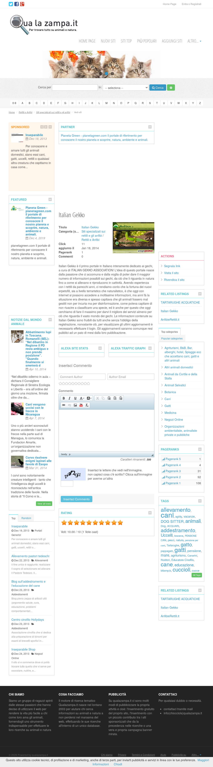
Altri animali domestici (179, 367)
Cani (168, 399)
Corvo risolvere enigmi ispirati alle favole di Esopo (39, 460)
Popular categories (172, 338)
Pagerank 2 (173, 477)
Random (26, 518)
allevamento (176, 509)
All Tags (197, 575)
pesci (171, 540)
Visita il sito (171, 273)
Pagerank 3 (173, 471)
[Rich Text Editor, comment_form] (106, 430)
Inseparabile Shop (23, 649)
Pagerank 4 (173, 465)
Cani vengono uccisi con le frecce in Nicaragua (36, 409)
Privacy (122, 754)
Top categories (169, 331)
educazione (184, 564)
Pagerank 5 (173, 459)
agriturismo (178, 555)
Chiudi (118, 764)
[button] (64, 398)
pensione (194, 550)
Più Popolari (147, 41)
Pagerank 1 (173, 483)
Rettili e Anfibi (25, 112)
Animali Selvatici (175, 385)
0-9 (14, 103)
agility (178, 516)
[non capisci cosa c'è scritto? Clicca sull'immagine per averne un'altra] (73, 474)
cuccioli (181, 569)
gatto (186, 544)
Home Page (169, 4)
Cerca (159, 87)
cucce (195, 570)
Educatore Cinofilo (182, 560)
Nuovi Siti (108, 41)
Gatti (168, 406)
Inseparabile (34, 135)
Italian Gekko (90, 227)
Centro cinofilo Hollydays (27, 619)
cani (167, 514)
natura (179, 540)
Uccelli (167, 535)
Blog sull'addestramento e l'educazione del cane (28, 583)
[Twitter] (11, 4)
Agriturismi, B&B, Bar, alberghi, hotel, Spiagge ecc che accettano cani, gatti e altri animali (183, 354)
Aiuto (163, 754)
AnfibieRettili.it (170, 319)
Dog (163, 526)
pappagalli (167, 551)
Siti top (126, 41)
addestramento (178, 530)
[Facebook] (16, 4)
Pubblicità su (179, 754)
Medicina (170, 412)
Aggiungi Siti (172, 41)
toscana (178, 536)
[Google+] (22, 4)
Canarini (192, 555)
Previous (10, 64)
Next (202, 64)
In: (101, 87)
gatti (180, 549)
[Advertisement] (106, 177)
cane (167, 564)
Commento (66, 391)
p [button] (70, 454)
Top (13, 518)
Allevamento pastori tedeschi (30, 556)
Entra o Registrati (191, 4)
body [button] (64, 454)
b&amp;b (166, 570)
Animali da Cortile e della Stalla (181, 376)
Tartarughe (173, 545)
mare (165, 555)
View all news (44, 503)
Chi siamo (107, 754)
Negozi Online (174, 419)
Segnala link (172, 266)
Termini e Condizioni (143, 754)
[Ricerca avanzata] (171, 87)
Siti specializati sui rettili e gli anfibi (53, 112)
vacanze (189, 516)
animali (193, 520)
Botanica (170, 392)
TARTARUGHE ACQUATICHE (180, 302)
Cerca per (45, 87)
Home (12, 112)
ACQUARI (173, 526)
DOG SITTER (172, 521)
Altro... (193, 41)
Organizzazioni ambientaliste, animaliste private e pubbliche (181, 430)
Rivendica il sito (174, 280)
